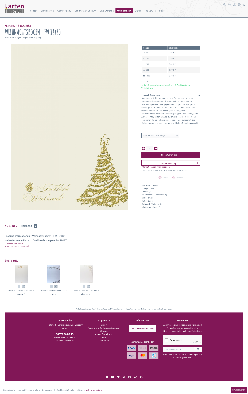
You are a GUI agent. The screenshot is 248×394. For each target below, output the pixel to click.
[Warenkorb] (229, 5)
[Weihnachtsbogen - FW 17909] (21, 274)
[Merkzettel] (239, 5)
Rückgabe (104, 331)
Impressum (104, 340)
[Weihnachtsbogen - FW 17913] (54, 274)
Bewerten (179, 178)
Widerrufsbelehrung (104, 334)
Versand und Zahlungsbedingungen (103, 328)
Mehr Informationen (94, 390)
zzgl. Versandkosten (156, 82)
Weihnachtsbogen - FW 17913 (54, 290)
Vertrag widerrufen (143, 328)
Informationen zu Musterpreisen (155, 167)
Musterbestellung (169, 163)
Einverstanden (238, 390)
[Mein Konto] (235, 5)
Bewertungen (28, 226)
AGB (104, 337)
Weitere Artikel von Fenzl (18, 246)
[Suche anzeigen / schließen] (224, 5)
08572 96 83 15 (64, 334)
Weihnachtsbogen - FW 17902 (86, 290)
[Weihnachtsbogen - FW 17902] (86, 274)
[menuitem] (33, 10)
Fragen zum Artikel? (15, 243)
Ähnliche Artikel (12, 261)
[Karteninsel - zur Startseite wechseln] (18, 8)
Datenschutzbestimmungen (187, 354)
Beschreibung (11, 226)
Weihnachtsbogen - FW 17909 (21, 290)
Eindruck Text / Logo (150, 95)
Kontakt (103, 325)
